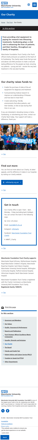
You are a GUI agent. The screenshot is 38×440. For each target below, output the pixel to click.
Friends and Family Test (12, 351)
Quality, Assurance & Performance (16, 327)
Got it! (5, 437)
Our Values (8, 324)
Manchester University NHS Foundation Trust (11, 5)
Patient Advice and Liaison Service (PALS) (18, 354)
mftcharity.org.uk (12, 182)
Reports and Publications (13, 331)
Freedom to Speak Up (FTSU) (14, 358)
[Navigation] (34, 4)
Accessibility (4, 421)
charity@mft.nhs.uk (15, 225)
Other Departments (11, 362)
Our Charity (8, 344)
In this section (8, 28)
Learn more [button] (5, 432)
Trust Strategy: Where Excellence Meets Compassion (18, 336)
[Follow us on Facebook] (7, 411)
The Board (8, 347)
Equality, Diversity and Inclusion (15, 340)
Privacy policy (5, 426)
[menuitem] (19, 421)
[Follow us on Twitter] (3, 411)
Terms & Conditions (6, 424)
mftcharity (15, 229)
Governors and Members (13, 320)
